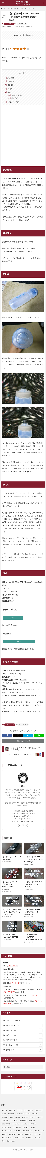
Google (17, 1117)
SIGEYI (36, 1131)
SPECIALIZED (22, 23)
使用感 (10, 85)
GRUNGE (25, 1117)
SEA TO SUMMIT (7, 1131)
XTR (40, 1134)
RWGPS (25, 1127)
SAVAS (32, 1127)
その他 (10, 1050)
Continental (20, 1114)
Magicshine (23, 1120)
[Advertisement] (23, 136)
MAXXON (32, 1120)
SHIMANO (17, 1131)
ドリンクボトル (9, 23)
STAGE (4, 1134)
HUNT (32, 1117)
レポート (11, 1030)
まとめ (10, 89)
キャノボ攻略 (12, 1025)
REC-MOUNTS (6, 1127)
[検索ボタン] (43, 3)
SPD (42, 1131)
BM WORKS (38, 1110)
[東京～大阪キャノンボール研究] (23, 3)
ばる (23, 786)
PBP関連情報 (12, 1040)
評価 (9, 92)
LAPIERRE (5, 1120)
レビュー (11, 1035)
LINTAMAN (14, 1120)
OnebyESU (16, 1124)
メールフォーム (34, 995)
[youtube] (26, 825)
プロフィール (12, 966)
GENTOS (4, 1117)
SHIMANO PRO (27, 1131)
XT (35, 1134)
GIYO (11, 1117)
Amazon (4, 1110)
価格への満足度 (17, 95)
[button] (7, 735)
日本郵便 (37, 1137)
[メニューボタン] (3, 3)
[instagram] (23, 825)
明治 (3, 1141)
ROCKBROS (17, 1127)
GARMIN (34, 1114)
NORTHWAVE (6, 1124)
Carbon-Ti (11, 1114)
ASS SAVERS (28, 1110)
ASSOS (20, 1110)
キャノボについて (13, 1020)
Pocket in (24, 1124)
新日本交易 (29, 1137)
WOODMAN (28, 1134)
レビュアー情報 (13, 102)
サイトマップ (14, 983)
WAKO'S (20, 1134)
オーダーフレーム (7, 1137)
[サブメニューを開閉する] (40, 1025)
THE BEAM (12, 1134)
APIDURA (12, 1110)
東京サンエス (11, 1141)
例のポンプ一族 (19, 1137)
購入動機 (10, 78)
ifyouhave (39, 1117)
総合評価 (14, 98)
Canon (4, 1114)
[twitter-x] (19, 825)
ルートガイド (12, 1045)
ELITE (28, 1114)
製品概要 (10, 81)
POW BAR (33, 1124)
